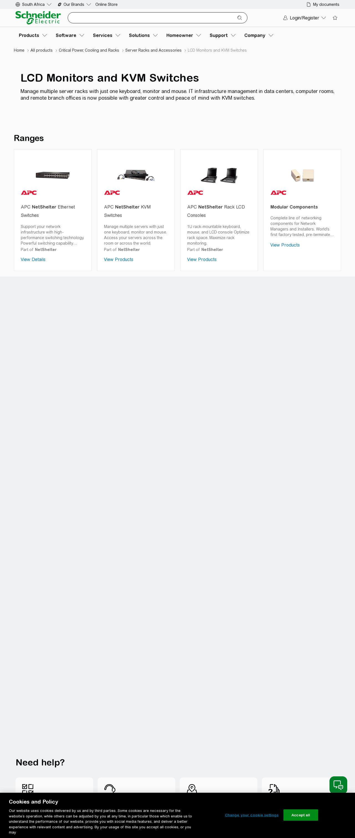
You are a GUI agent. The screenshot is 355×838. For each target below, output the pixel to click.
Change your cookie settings (252, 815)
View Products (118, 259)
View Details (33, 259)
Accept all (300, 815)
